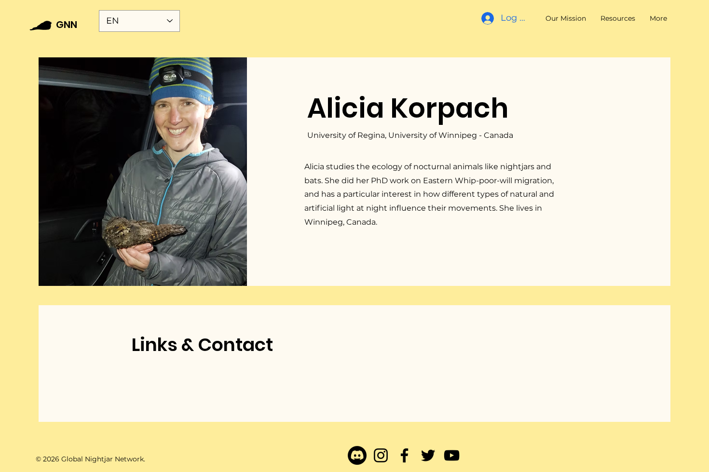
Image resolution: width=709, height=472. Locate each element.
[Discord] (357, 455)
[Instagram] (380, 455)
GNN (66, 24)
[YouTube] (451, 455)
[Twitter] (428, 455)
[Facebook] (404, 455)
